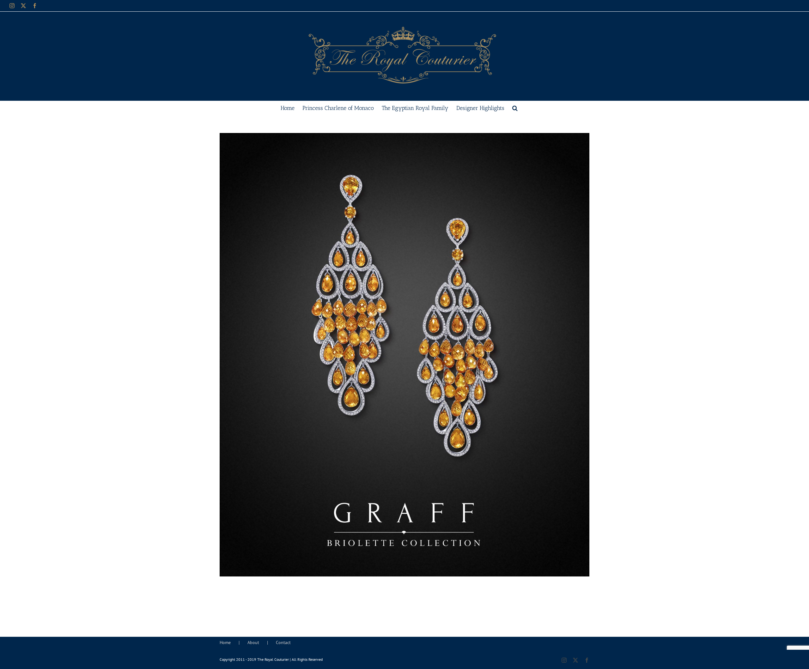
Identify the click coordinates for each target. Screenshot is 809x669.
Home (225, 642)
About (253, 642)
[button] (515, 107)
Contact (283, 642)
